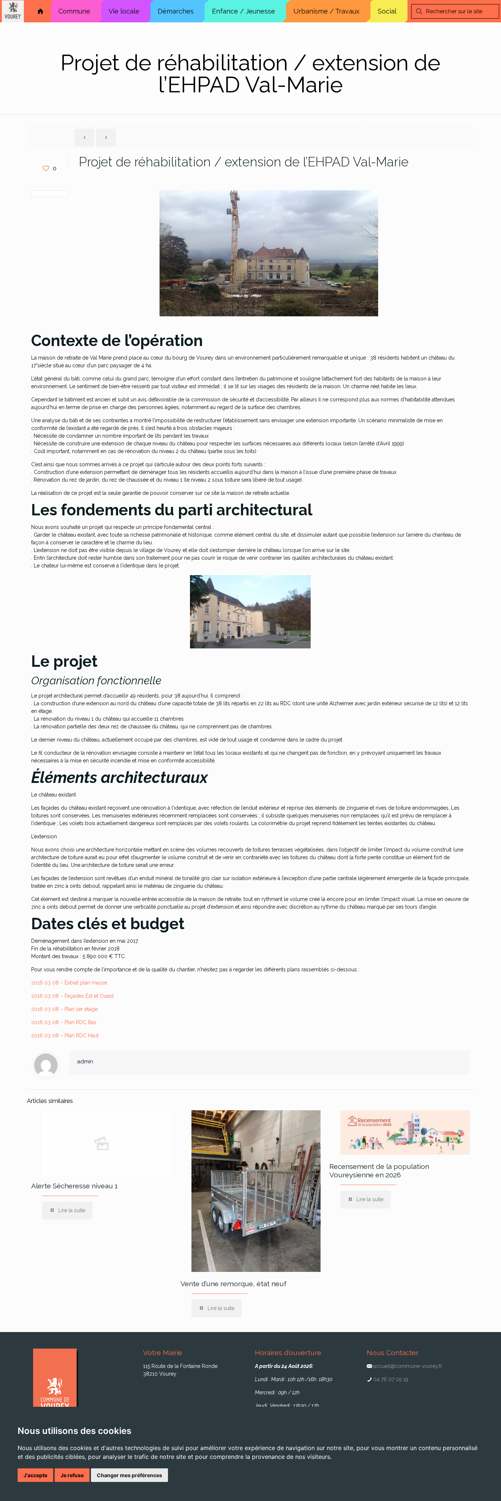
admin (85, 1061)
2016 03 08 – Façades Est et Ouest (72, 996)
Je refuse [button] (72, 1475)
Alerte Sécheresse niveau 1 (74, 1186)
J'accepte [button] (35, 1475)
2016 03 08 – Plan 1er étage (64, 1009)
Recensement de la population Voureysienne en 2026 (379, 1170)
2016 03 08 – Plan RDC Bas (63, 1022)
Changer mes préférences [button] (129, 1475)
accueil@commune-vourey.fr (407, 1366)
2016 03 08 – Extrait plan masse (69, 983)
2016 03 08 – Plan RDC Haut (65, 1035)
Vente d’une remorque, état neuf (233, 1284)
